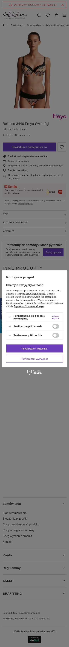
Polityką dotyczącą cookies (31, 293)
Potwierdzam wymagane (34, 358)
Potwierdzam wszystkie (34, 348)
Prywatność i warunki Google (29, 306)
